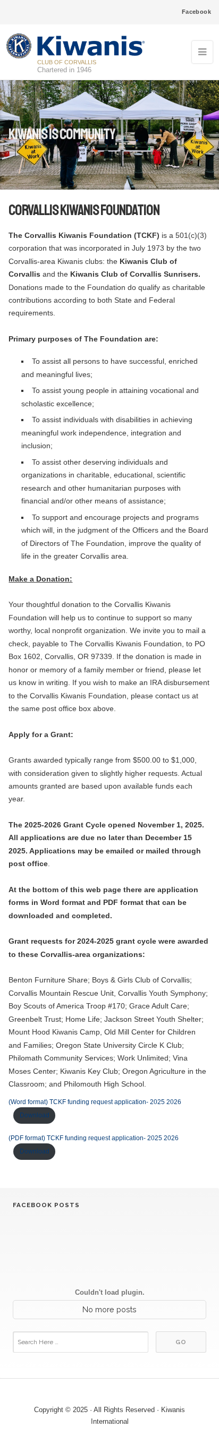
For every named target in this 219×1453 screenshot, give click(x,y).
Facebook (196, 11)
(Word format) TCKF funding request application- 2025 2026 (95, 1102)
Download (34, 1115)
